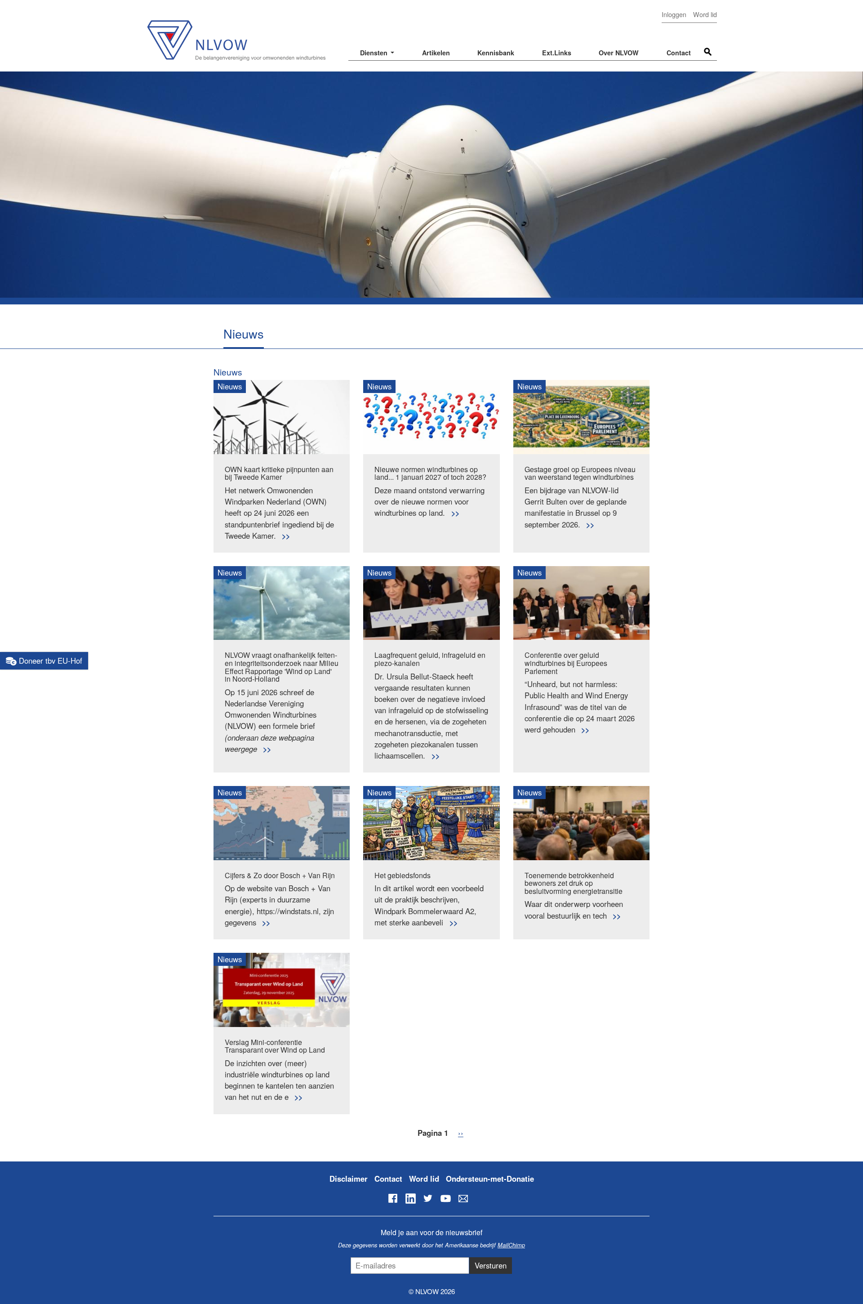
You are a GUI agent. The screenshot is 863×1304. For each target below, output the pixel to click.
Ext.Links (556, 52)
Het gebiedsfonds (402, 875)
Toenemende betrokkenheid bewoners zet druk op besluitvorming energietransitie (574, 883)
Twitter (428, 1198)
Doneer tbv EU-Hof (49, 660)
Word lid (705, 14)
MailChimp (511, 1245)
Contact (679, 52)
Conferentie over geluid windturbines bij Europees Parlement (566, 663)
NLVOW (236, 35)
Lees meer (286, 536)
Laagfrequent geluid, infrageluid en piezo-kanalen (429, 659)
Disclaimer (348, 1178)
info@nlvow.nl (463, 1198)
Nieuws (228, 372)
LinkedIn (410, 1198)
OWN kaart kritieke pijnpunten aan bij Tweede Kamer (279, 473)
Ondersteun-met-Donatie (490, 1178)
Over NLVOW (619, 52)
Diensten (374, 52)
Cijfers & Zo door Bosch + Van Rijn (280, 875)
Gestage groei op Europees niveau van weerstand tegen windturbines (580, 473)
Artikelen (436, 52)
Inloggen (674, 14)
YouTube (445, 1198)
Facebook (393, 1198)
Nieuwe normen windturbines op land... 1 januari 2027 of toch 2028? (430, 473)
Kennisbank (495, 52)
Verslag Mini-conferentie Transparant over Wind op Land (275, 1046)
